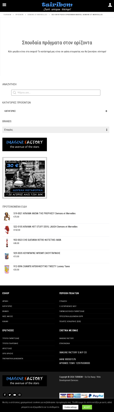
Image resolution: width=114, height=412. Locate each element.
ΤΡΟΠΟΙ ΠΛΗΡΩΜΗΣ (10, 343)
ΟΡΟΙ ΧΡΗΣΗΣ (7, 353)
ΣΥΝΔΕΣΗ (63, 301)
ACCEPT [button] (87, 407)
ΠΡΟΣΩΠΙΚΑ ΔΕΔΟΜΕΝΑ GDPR (71, 316)
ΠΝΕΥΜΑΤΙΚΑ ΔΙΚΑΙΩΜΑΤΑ (12, 358)
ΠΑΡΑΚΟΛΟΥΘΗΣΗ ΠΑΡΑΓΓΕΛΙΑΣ (71, 311)
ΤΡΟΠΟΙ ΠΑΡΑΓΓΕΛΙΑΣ (10, 338)
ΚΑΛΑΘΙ (5, 321)
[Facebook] (5, 395)
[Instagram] (20, 395)
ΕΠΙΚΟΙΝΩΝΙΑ (64, 343)
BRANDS (5, 311)
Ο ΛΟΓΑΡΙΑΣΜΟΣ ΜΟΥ (67, 306)
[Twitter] (10, 395)
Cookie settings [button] (70, 407)
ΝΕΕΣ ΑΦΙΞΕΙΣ (7, 316)
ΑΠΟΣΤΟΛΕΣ (7, 348)
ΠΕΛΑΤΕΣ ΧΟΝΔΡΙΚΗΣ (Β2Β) (70, 321)
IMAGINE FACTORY (66, 338)
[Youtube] (15, 395)
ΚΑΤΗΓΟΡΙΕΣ (7, 306)
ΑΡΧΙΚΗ (5, 301)
